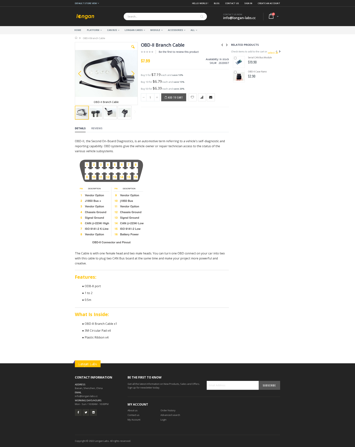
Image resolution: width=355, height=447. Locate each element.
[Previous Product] (222, 44)
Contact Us (232, 3)
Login (163, 419)
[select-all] (273, 53)
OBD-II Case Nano (257, 71)
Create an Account (269, 3)
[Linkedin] (93, 412)
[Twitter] (85, 412)
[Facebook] (78, 412)
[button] (133, 49)
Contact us (133, 415)
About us (133, 410)
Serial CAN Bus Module (260, 57)
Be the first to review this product (179, 52)
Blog (217, 3)
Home (76, 37)
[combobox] (165, 16)
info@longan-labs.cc (86, 396)
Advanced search (170, 415)
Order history (167, 410)
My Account (134, 419)
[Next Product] (227, 44)
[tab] (83, 129)
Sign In (248, 3)
